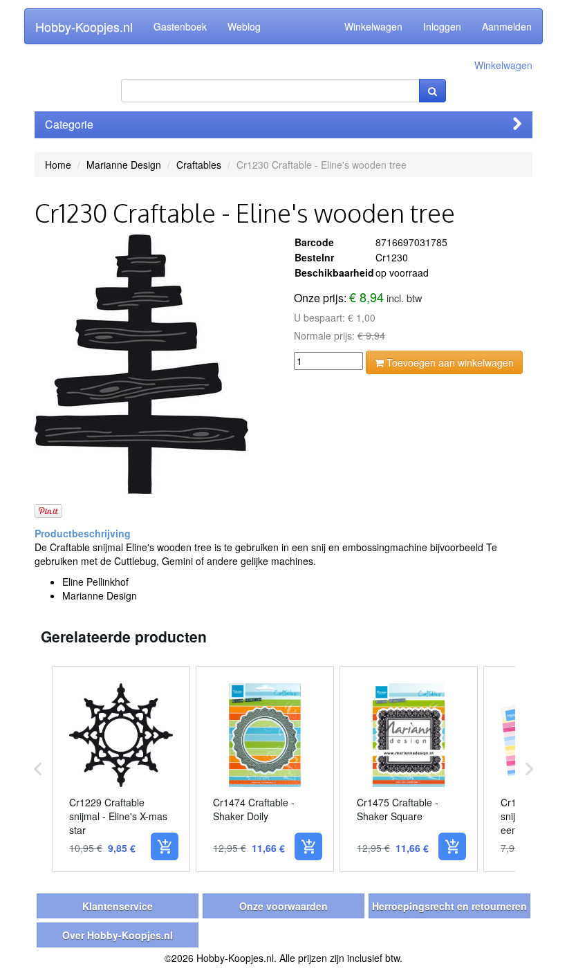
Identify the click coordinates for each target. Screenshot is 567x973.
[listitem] (121, 769)
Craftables (198, 165)
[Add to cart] (164, 846)
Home (58, 165)
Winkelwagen (373, 26)
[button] (38, 769)
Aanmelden (507, 26)
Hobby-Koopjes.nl (84, 26)
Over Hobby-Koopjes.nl (117, 935)
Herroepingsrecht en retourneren (449, 906)
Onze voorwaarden (283, 906)
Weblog (244, 26)
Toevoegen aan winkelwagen (449, 362)
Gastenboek (180, 26)
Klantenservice (117, 906)
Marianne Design (123, 165)
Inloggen (442, 26)
